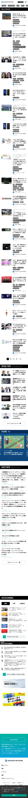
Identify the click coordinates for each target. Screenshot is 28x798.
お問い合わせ (7, 784)
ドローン (15, 186)
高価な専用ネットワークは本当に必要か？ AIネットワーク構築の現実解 (15, 656)
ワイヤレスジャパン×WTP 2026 (18, 47)
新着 (2, 768)
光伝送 (22, 187)
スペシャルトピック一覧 (14, 423)
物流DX (22, 80)
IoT (14, 41)
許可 (14, 795)
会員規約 (20, 784)
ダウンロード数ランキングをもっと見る (15, 674)
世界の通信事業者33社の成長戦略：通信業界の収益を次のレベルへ (15, 648)
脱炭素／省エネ (16, 82)
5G (13, 284)
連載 (2, 775)
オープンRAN (21, 284)
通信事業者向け (16, 269)
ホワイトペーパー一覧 (14, 562)
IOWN (4, 5)
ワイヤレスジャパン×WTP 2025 (18, 220)
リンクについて (14, 784)
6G (22, 5)
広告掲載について (20, 782)
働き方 (14, 331)
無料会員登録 (14, 739)
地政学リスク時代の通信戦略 (19, 117)
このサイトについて (6, 782)
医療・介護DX (20, 189)
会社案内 (14, 782)
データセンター (16, 21)
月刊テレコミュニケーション (7, 778)
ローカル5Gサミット (17, 168)
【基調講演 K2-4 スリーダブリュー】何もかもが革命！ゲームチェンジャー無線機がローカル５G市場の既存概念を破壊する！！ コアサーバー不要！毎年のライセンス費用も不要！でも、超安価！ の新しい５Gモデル (15, 662)
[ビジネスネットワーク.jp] (7, 2)
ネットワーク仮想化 (17, 286)
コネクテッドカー (20, 64)
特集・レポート (4, 765)
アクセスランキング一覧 (12, 636)
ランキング (3, 771)
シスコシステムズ (16, 44)
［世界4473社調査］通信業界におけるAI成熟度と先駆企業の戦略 (15, 652)
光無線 (14, 115)
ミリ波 (20, 186)
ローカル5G (11, 5)
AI (17, 5)
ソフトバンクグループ (17, 345)
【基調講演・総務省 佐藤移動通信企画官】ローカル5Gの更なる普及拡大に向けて (15, 669)
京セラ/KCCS (16, 23)
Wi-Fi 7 (17, 41)
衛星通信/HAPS (16, 302)
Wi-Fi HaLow (16, 42)
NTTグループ (16, 19)
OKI (14, 113)
